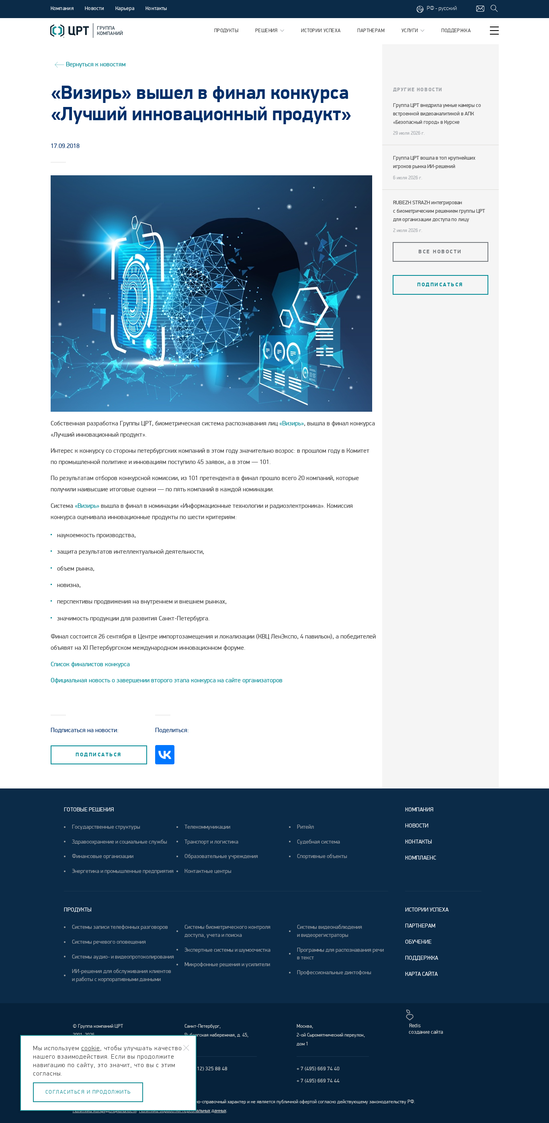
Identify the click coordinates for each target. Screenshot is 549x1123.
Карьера (124, 8)
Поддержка (456, 31)
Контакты (156, 8)
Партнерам (371, 31)
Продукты (226, 31)
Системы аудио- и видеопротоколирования (123, 956)
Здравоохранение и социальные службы (119, 841)
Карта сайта (421, 974)
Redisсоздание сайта (426, 1028)
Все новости (440, 251)
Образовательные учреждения (221, 856)
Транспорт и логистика (211, 841)
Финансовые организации (102, 856)
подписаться (99, 754)
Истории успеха (321, 31)
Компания (419, 809)
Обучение (418, 941)
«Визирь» (291, 423)
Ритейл (305, 826)
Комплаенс (420, 857)
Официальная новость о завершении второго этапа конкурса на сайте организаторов (167, 680)
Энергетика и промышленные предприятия (123, 871)
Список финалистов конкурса (90, 664)
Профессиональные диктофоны (334, 972)
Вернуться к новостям (95, 64)
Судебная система (318, 841)
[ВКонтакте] (164, 754)
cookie (90, 1048)
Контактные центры (207, 871)
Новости (94, 8)
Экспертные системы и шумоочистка (227, 949)
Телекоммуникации (207, 826)
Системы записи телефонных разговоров (120, 927)
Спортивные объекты (322, 856)
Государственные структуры (106, 826)
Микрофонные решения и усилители (227, 964)
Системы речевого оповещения (109, 941)
